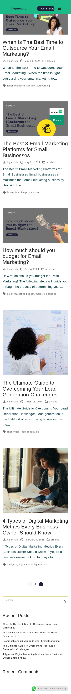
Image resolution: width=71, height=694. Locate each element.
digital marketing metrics (33, 564)
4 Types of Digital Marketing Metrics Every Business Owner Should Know (35, 526)
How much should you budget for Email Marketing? (29, 256)
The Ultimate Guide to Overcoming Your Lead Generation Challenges (30, 388)
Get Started (47, 8)
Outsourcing (43, 85)
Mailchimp (21, 192)
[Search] (65, 601)
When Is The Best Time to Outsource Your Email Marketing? (33, 48)
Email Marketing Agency (20, 85)
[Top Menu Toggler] (59, 8)
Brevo (10, 192)
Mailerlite (33, 192)
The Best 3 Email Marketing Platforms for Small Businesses (35, 149)
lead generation (30, 431)
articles (51, 60)
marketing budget (46, 293)
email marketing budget (20, 293)
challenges (13, 431)
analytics (12, 564)
